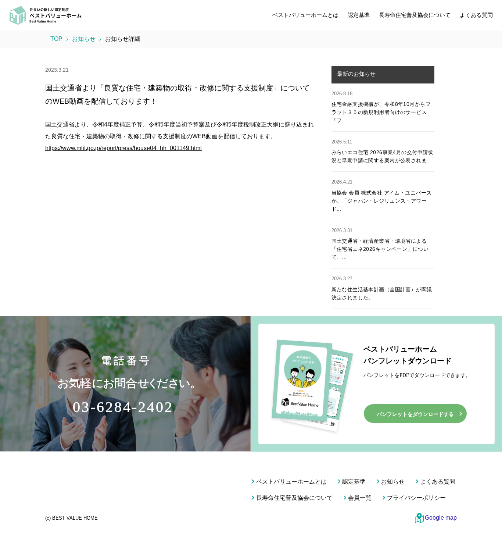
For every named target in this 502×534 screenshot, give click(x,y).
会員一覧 (360, 498)
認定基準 (359, 15)
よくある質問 (476, 15)
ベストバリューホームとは (305, 15)
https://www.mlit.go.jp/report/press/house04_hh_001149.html (123, 148)
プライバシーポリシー (416, 498)
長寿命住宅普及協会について (415, 15)
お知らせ (393, 481)
